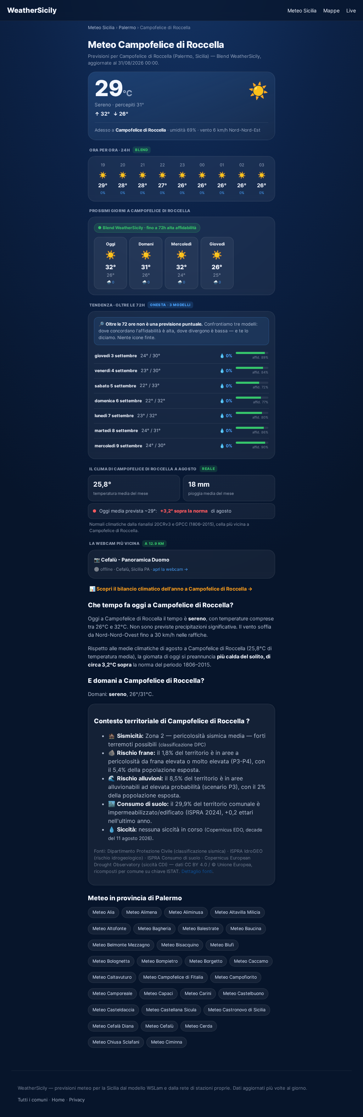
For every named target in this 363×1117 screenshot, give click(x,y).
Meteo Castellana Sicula (171, 1009)
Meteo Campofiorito (236, 977)
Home (58, 1099)
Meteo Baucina (245, 928)
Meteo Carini (198, 993)
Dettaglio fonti (197, 871)
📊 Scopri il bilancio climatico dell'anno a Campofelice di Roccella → (170, 589)
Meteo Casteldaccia (113, 1009)
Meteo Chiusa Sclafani (116, 1042)
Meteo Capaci (158, 993)
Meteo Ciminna (166, 1042)
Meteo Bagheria (154, 928)
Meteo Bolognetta (111, 961)
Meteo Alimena (141, 912)
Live (351, 10)
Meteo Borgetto (205, 961)
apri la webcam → (170, 569)
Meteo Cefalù (159, 1026)
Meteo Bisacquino (180, 944)
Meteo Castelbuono (243, 993)
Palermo (127, 27)
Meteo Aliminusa (186, 912)
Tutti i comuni (33, 1099)
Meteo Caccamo (251, 961)
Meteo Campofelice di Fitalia (173, 977)
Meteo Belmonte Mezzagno (121, 944)
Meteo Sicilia (302, 10)
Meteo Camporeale (112, 993)
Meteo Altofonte (109, 928)
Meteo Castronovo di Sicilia (237, 1009)
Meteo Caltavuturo (112, 977)
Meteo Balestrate (201, 928)
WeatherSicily (32, 10)
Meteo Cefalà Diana (113, 1026)
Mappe (331, 10)
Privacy (77, 1099)
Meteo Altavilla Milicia (237, 912)
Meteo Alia (104, 912)
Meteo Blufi (222, 944)
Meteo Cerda (198, 1026)
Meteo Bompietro (159, 961)
